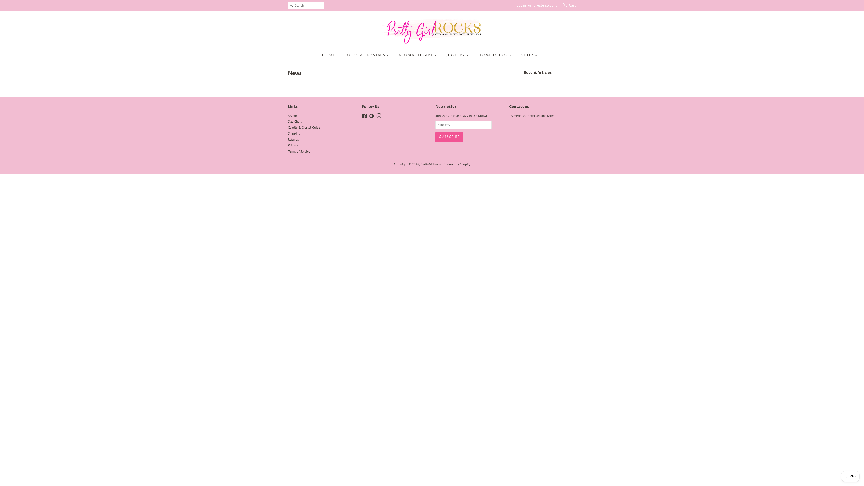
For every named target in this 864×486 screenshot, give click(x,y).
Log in (521, 5)
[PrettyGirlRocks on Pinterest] (371, 117)
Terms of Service (299, 151)
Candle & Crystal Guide (304, 128)
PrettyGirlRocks (431, 164)
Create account (545, 5)
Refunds (293, 139)
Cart (572, 5)
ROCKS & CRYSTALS (365, 55)
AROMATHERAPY (416, 55)
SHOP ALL (531, 55)
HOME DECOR (493, 55)
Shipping (294, 133)
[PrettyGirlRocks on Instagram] (378, 117)
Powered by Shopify (456, 164)
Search (292, 116)
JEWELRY (456, 55)
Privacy (293, 145)
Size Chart (295, 121)
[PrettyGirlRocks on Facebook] (364, 117)
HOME (328, 55)
